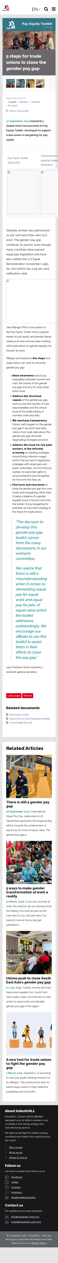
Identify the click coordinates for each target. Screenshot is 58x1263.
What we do (16, 1152)
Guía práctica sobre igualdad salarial (29, 718)
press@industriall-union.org (26, 1222)
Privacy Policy (39, 1243)
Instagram (16, 1192)
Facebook (16, 1177)
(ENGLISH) (13, 162)
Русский (12, 105)
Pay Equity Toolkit (17, 158)
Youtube (15, 1187)
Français (35, 102)
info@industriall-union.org (25, 1216)
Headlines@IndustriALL (23, 1197)
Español (23, 102)
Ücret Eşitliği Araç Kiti (20, 722)
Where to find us (18, 1157)
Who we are (15, 1147)
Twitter (14, 1182)
